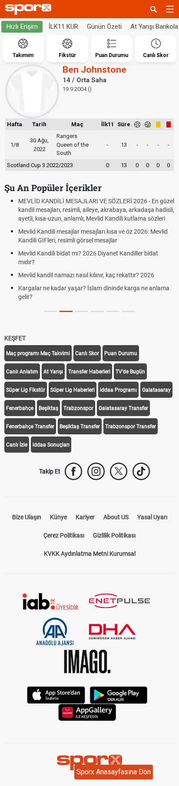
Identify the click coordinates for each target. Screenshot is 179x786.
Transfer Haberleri (89, 372)
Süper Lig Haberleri (72, 390)
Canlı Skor (87, 353)
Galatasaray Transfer (123, 408)
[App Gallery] (87, 712)
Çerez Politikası (63, 535)
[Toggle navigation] (170, 9)
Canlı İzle (16, 445)
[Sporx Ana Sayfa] (30, 9)
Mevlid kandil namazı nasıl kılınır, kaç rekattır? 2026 (86, 275)
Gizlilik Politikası (114, 535)
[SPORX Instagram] (96, 471)
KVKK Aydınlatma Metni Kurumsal (90, 553)
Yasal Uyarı (152, 517)
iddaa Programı (118, 390)
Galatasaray (156, 390)
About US (116, 517)
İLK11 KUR (63, 26)
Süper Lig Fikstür (25, 390)
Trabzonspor (78, 408)
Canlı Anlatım (22, 372)
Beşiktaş (48, 408)
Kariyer (85, 517)
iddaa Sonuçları (51, 445)
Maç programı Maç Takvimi (38, 353)
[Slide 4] (112, 311)
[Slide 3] (97, 311)
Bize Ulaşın (26, 517)
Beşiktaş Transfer (80, 426)
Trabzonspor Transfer (130, 426)
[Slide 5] (128, 311)
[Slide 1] (66, 311)
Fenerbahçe (19, 408)
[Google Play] (119, 694)
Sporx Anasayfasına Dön (113, 772)
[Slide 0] (50, 311)
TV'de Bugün (130, 372)
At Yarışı (53, 372)
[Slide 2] (81, 311)
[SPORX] (89, 762)
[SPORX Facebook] (73, 471)
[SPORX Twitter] (118, 471)
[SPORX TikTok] (141, 471)
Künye (58, 517)
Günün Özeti (104, 26)
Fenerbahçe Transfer (30, 426)
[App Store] (56, 694)
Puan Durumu (120, 353)
